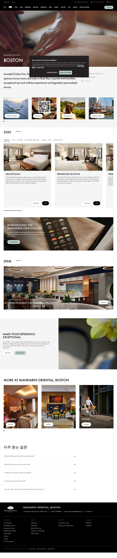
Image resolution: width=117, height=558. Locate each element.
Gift (69, 7)
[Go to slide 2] (5, 121)
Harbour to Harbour (12, 116)
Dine (21, 7)
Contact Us (87, 81)
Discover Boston (68, 116)
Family (56, 7)
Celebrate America (97, 116)
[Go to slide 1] (4, 121)
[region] (59, 66)
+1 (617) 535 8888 (89, 77)
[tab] (7, 140)
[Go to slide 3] (7, 121)
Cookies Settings (52, 72)
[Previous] (9, 108)
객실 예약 (109, 7)
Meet (50, 7)
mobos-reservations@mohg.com (93, 73)
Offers (75, 7)
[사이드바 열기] (5, 7)
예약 (45, 203)
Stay (16, 7)
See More (103, 302)
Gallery (63, 7)
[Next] (108, 108)
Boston (13, 2)
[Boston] (10, 7)
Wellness (28, 7)
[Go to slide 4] (10, 431)
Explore (35, 7)
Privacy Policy (40, 67)
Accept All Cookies (65, 72)
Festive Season (84, 7)
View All (18, 131)
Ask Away (38, 116)
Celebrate (43, 7)
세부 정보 (36, 203)
